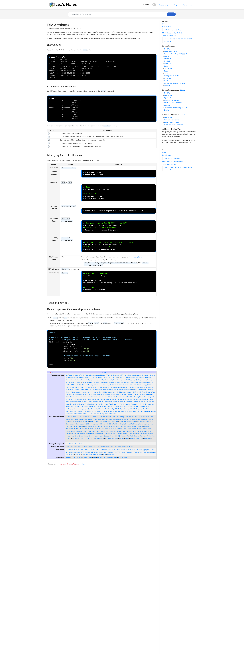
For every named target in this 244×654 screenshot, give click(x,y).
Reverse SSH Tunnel (81, 406)
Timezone (139, 409)
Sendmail (83, 433)
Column (68, 419)
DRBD (110, 419)
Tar (128, 436)
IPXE (137, 449)
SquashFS (131, 433)
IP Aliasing (117, 449)
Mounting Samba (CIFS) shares (143, 399)
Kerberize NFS (77, 394)
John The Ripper (89, 426)
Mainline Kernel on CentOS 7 (124, 397)
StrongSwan (70, 454)
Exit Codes (75, 387)
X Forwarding (113, 414)
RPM (76, 444)
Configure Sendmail (94, 380)
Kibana (102, 457)
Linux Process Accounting (78, 397)
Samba (150, 431)
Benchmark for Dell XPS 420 (174, 83)
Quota (103, 431)
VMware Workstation (80, 414)
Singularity (99, 433)
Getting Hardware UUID (87, 389)
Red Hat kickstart (145, 404)
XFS (142, 438)
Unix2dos (83, 438)
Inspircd (146, 424)
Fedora (90, 447)
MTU (82, 452)
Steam (145, 433)
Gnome (121, 421)
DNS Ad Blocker (76, 385)
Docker (68, 457)
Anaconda (69, 417)
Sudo (72, 436)
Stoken (150, 433)
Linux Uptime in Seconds (95, 397)
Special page (164, 5)
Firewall (86, 449)
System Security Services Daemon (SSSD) (107, 436)
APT (67, 444)
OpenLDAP (97, 429)
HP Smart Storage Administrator (80, 392)
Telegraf (136, 436)
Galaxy (113, 421)
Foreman (92, 421)
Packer (125, 429)
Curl (76, 419)
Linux (104, 372)
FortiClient (99, 421)
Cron (72, 419)
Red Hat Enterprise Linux (105, 447)
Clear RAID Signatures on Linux (128, 377)
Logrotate (112, 426)
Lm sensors (104, 426)
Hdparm (149, 421)
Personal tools (188, 5)
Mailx (129, 426)
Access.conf (77, 375)
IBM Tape (135, 392)
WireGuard (110, 454)
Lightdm (97, 426)
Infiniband (102, 424)
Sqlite (125, 433)
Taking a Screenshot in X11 (126, 409)
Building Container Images (93, 377)
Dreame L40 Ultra (170, 51)
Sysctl (81, 436)
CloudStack (149, 417)
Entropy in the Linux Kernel (132, 385)
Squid (137, 433)
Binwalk (108, 417)
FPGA (166, 81)
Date (85, 419)
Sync (76, 436)
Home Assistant (70, 424)
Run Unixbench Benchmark (173, 125)
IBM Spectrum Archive (109, 392)
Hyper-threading (96, 392)
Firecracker (78, 421)
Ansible (75, 417)
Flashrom (86, 421)
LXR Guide (168, 95)
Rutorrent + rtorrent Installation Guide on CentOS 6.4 (123, 406)
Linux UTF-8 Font (109, 397)
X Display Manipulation (101, 414)
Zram (67, 441)
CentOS (84, 447)
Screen (68, 433)
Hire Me (167, 56)
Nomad (90, 429)
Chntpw (122, 417)
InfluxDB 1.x (115, 424)
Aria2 (80, 417)
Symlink (114, 409)
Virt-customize (99, 438)
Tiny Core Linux (123, 447)
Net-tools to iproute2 (91, 452)
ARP (121, 375)
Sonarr (120, 433)
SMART (115, 433)
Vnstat (127, 438)
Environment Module (133, 419)
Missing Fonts (138, 397)
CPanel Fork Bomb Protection (116, 380)
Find (73, 421)
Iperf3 (67, 426)
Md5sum (134, 426)
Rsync (124, 431)
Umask (77, 438)
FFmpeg (68, 421)
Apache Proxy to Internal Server (95, 375)
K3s (98, 457)
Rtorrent (129, 431)
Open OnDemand (139, 401)
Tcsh (131, 436)
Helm (94, 457)
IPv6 (133, 449)
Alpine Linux (69, 447)
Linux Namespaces (117, 394)
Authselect (127, 375)
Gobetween (128, 421)
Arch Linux (77, 447)
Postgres (139, 429)
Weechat (132, 438)
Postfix (123, 452)
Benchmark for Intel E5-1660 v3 (175, 54)
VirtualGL (115, 438)
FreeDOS (167, 78)
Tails (115, 447)
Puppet (98, 431)
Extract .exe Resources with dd (89, 387)
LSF (117, 426)
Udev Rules (132, 411)
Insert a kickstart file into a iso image (131, 424)
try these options (135, 257)
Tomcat (68, 438)
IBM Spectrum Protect (124, 392)
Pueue (85, 431)
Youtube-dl (147, 438)
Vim (88, 438)
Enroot (124, 419)
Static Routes (151, 452)
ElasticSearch (117, 419)
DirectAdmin (130, 382)
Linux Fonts (106, 394)
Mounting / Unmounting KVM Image (121, 399)
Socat (144, 452)
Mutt (85, 429)
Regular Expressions (171, 120)
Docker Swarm (87, 457)
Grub (144, 421)
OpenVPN (118, 429)
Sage (145, 431)
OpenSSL (111, 429)
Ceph (117, 417)
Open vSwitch (108, 452)
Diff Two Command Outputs (117, 382)
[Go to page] (171, 14)
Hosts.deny (98, 389)
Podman (124, 457)
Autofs (85, 417)
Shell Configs (91, 433)
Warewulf (167, 59)
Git (117, 421)
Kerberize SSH (87, 394)
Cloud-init (141, 417)
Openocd (105, 429)
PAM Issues (80, 404)
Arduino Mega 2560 (171, 122)
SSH (141, 433)
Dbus (90, 419)
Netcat (101, 452)
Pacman (71, 444)
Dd (93, 419)
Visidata (121, 438)
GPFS (134, 421)
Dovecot (105, 419)
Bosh (113, 417)
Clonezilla (135, 417)
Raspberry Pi (135, 404)
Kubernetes (109, 457)
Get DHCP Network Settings (104, 449)
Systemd (123, 436)
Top (73, 438)
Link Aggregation (144, 449)
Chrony (128, 417)
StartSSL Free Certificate (103, 409)
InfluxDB (108, 424)
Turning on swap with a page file (118, 411)
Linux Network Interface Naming (134, 394)
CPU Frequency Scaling (133, 380)
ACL (82, 375)
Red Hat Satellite (111, 431)
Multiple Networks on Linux (74, 401)
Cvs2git (81, 419)
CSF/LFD (76, 449)
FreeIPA (92, 449)
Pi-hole (134, 429)
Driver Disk (85, 385)
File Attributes (104, 387)
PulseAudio (91, 431)
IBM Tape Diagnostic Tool (147, 392)
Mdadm (140, 426)
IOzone (152, 424)
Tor (144, 409)
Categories (52, 464)
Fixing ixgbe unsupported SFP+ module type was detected (128, 387)
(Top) (164, 24)
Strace (68, 436)
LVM (121, 426)
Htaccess (95, 424)
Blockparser (145, 375)
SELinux (76, 433)
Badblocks (95, 417)
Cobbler (141, 377)
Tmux (154, 436)
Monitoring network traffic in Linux (98, 399)
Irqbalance (79, 426)
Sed (72, 433)
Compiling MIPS (82, 380)
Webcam (90, 414)
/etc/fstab (69, 375)
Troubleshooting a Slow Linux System (95, 411)
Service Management (80, 409)
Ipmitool (72, 426)
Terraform (143, 436)
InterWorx (69, 394)
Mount (81, 429)
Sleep (105, 433)
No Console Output (111, 401)
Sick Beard (91, 409)
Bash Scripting (136, 375)
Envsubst (144, 419)
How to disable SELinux (83, 424)
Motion (76, 429)
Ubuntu (131, 447)
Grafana (139, 421)
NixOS (95, 447)
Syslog (86, 436)
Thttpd (149, 436)
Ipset (123, 449)
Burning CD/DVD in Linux (110, 377)
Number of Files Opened (125, 401)
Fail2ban (150, 419)
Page (176, 5)
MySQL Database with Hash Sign (94, 401)
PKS (119, 457)
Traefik (80, 411)
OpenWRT (117, 452)
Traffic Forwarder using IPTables (92, 454)
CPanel (103, 380)
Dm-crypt (98, 419)
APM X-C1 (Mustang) (112, 375)
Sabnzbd (140, 431)
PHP (129, 429)
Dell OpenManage (102, 382)
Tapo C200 (168, 68)
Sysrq (91, 436)
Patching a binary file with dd (107, 404)
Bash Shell (102, 417)
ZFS (153, 438)
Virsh (92, 438)
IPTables (128, 449)
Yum (80, 444)
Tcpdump (78, 454)
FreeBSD (167, 61)
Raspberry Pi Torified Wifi (134, 452)
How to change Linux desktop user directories (117, 389)
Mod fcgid (83, 399)
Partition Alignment (91, 404)
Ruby (134, 431)
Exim (81, 449)
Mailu (115, 457)
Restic (119, 431)
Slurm (110, 433)
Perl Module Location (123, 404)
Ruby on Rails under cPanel (97, 406)
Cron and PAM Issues (88, 382)
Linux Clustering (97, 394)
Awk (89, 417)
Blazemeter (69, 449)
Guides (183, 114)
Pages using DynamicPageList (68, 464)
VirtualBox (108, 438)
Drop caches (94, 385)
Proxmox (79, 431)
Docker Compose (76, 457)
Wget (138, 438)
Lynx (125, 426)
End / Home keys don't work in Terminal (111, 385)
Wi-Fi (104, 454)
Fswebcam (106, 421)
